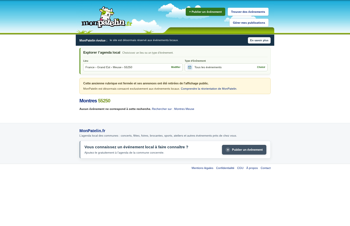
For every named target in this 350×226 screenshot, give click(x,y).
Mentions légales (202, 168)
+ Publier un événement (205, 11)
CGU (240, 168)
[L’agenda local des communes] (106, 17)
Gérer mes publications (249, 22)
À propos (252, 168)
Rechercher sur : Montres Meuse (173, 108)
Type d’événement (195, 60)
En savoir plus (259, 40)
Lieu (85, 60)
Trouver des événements (248, 11)
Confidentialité (225, 168)
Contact (266, 168)
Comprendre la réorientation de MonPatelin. (209, 88)
